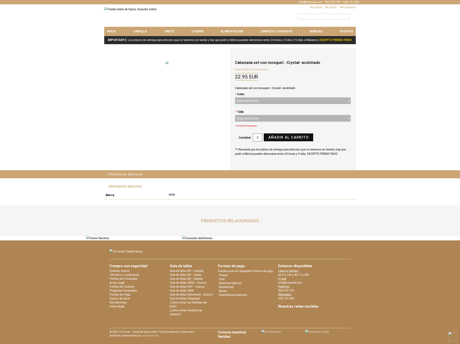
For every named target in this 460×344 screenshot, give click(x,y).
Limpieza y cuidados (276, 31)
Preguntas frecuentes (123, 290)
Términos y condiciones (124, 274)
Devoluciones (118, 302)
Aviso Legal (117, 282)
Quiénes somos (120, 271)
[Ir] (352, 16)
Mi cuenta (316, 7)
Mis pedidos (348, 7)
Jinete (169, 31)
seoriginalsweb (150, 335)
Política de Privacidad (123, 278)
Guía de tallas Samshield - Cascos (191, 294)
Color (240, 94)
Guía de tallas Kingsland (185, 298)
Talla (239, 111)
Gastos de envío (120, 298)
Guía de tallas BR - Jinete (185, 274)
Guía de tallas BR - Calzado (187, 271)
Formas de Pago (120, 294)
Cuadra (198, 31)
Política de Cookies (122, 286)
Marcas (316, 31)
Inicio (111, 31)
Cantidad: (245, 137)
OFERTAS (346, 31)
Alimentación (232, 31)
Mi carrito (331, 7)
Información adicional (125, 174)
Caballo (140, 31)
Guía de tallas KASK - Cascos (188, 282)
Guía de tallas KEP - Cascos (187, 286)
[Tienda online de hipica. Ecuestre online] (130, 9)
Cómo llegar (117, 306)
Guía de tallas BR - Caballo (186, 278)
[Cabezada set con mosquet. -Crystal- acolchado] (167, 62)
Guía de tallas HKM (182, 290)
